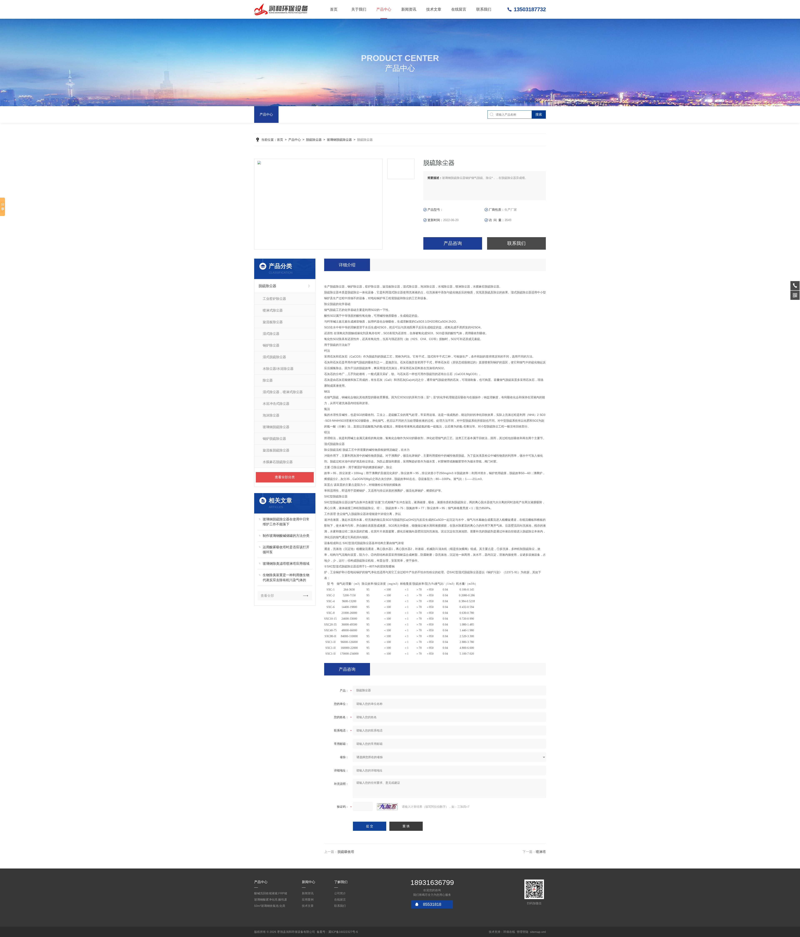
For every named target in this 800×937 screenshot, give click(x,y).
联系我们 (483, 9)
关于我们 (358, 9)
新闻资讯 (408, 9)
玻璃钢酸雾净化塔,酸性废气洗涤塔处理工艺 (270, 900)
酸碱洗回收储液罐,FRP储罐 (270, 894)
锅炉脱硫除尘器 (274, 438)
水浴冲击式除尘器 (276, 403)
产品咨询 (453, 243)
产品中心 (383, 9)
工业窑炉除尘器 (274, 298)
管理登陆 (522, 931)
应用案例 (308, 899)
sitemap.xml (538, 931)
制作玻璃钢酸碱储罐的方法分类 (286, 535)
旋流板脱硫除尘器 (276, 450)
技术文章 (433, 9)
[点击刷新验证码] (387, 806)
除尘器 (268, 380)
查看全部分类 (285, 477)
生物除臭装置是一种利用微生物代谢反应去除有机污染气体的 (286, 577)
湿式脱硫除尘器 (274, 357)
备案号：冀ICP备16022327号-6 (337, 931)
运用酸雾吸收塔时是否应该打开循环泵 (286, 549)
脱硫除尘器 (314, 139)
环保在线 (509, 931)
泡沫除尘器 (271, 415)
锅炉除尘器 (271, 345)
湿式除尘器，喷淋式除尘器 (283, 392)
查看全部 (267, 595)
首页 (334, 9)
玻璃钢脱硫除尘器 (339, 139)
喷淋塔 (541, 852)
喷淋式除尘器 (273, 310)
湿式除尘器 (271, 333)
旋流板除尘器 (273, 322)
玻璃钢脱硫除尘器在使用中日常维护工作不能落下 (286, 521)
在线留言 (458, 9)
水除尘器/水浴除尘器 (278, 368)
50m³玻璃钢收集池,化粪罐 (269, 906)
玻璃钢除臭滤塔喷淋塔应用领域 (286, 563)
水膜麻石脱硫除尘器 (278, 462)
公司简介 (340, 893)
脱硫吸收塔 (346, 852)
